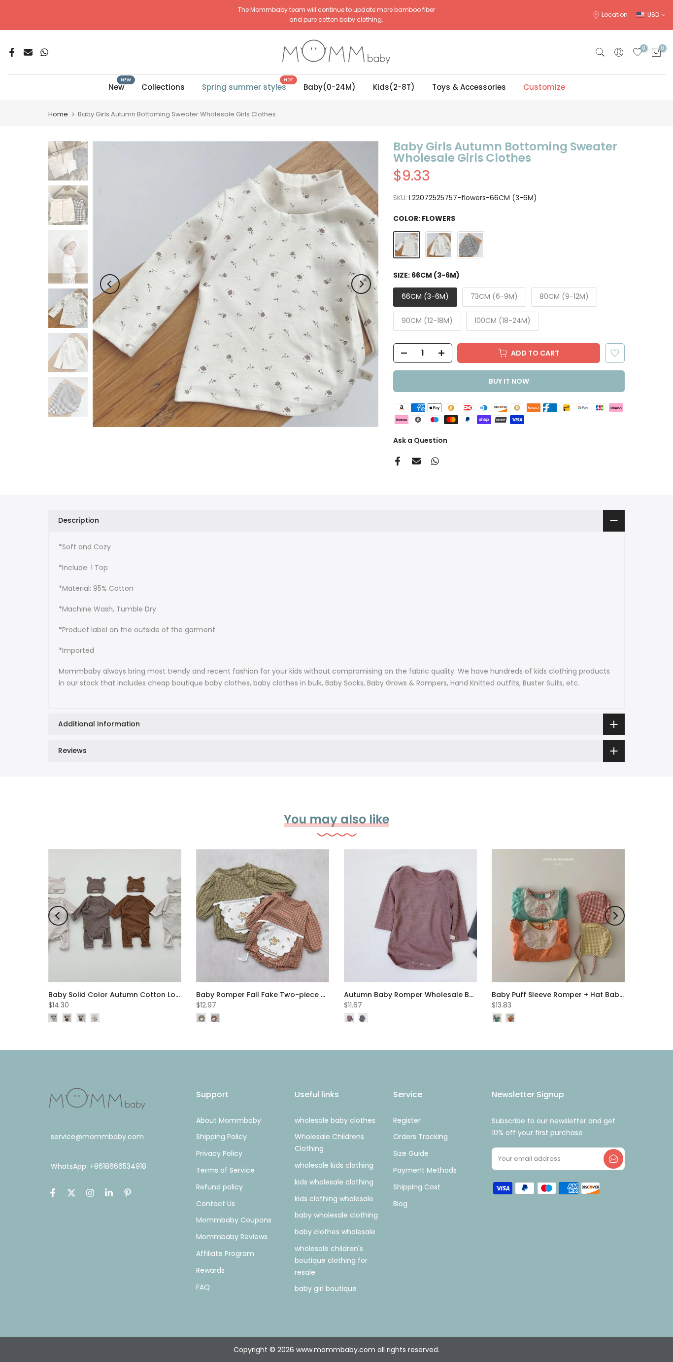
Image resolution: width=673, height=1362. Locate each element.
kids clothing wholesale (334, 1199)
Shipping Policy (221, 1137)
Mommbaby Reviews (232, 1237)
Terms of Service (225, 1170)
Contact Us (215, 1204)
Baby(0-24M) (329, 87)
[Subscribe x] (613, 1159)
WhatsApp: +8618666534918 (98, 1167)
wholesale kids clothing (334, 1165)
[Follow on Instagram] (90, 1193)
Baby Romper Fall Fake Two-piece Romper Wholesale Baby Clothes (317, 995)
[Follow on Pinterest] (127, 1193)
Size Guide (411, 1153)
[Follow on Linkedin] (108, 1193)
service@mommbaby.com (97, 1137)
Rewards (210, 1270)
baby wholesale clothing (336, 1215)
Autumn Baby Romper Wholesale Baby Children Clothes (444, 995)
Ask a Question (420, 440)
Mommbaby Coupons (233, 1220)
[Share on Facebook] (11, 52)
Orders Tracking (420, 1137)
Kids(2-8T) (394, 87)
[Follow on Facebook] (52, 1193)
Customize (544, 87)
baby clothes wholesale (335, 1232)
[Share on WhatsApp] (44, 52)
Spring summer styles (248, 86)
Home (58, 114)
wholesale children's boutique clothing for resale (331, 1260)
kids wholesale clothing (334, 1182)
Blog (400, 1204)
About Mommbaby (228, 1120)
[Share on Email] (28, 52)
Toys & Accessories (469, 87)
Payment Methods (425, 1170)
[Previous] (110, 284)
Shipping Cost (416, 1187)
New (120, 86)
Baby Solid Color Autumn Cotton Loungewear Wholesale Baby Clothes (175, 995)
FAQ (203, 1287)
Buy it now (509, 381)
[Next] (361, 284)
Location (615, 14)
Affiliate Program (225, 1253)
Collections (163, 87)
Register (407, 1120)
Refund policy (219, 1187)
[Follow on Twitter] (71, 1193)
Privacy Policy (219, 1153)
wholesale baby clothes (335, 1120)
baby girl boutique (326, 1288)
